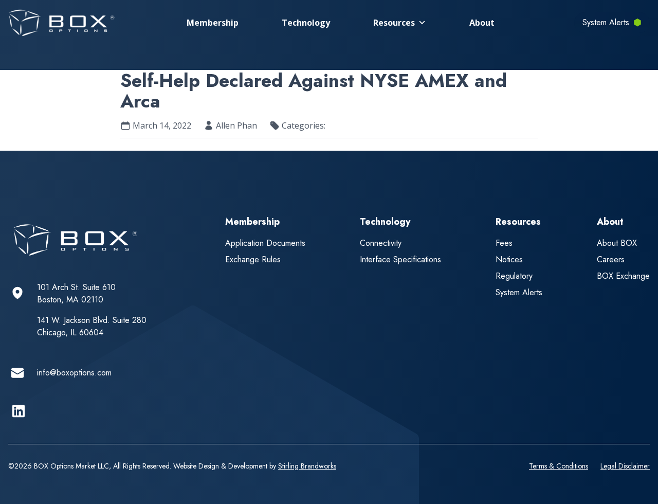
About (482, 22)
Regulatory (514, 276)
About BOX (617, 243)
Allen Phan (236, 125)
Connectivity (380, 243)
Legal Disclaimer (625, 466)
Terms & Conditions (558, 466)
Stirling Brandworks (307, 466)
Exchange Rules (253, 259)
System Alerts (519, 292)
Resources (394, 22)
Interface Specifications (400, 259)
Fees (504, 243)
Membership (213, 22)
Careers (611, 259)
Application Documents (265, 243)
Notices (509, 259)
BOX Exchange (623, 276)
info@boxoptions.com (74, 373)
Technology (306, 22)
